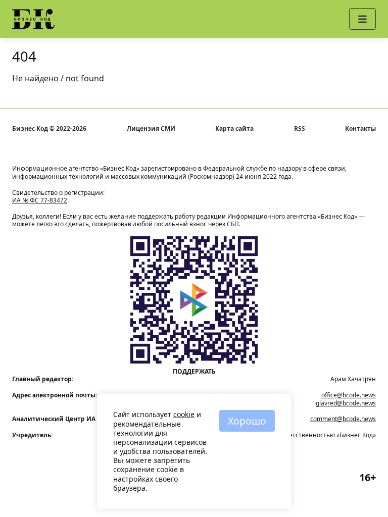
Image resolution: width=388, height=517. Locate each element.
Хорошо (247, 421)
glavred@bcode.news (346, 403)
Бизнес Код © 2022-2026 (49, 129)
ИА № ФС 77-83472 (39, 200)
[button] (362, 19)
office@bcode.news (348, 395)
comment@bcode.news (343, 419)
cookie (184, 414)
